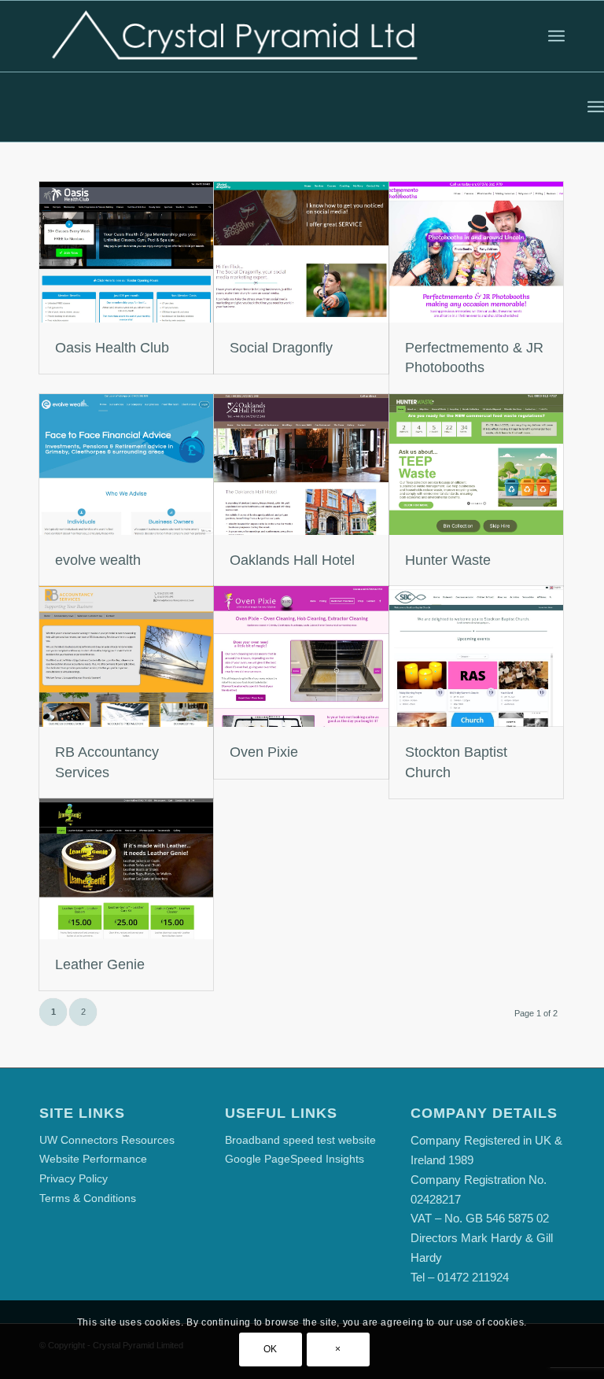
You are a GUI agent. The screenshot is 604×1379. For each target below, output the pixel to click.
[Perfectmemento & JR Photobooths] (476, 252)
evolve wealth (98, 560)
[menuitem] (556, 36)
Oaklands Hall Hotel (292, 560)
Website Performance (93, 1158)
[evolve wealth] (126, 464)
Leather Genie (100, 964)
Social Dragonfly (281, 348)
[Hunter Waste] (476, 464)
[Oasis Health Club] (126, 252)
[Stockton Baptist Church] (476, 656)
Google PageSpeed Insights (294, 1158)
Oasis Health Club (112, 348)
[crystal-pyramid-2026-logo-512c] (234, 36)
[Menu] (556, 36)
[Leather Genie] (126, 868)
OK (270, 1349)
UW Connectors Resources (107, 1140)
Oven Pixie (264, 752)
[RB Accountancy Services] (126, 656)
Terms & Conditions (87, 1198)
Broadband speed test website (300, 1140)
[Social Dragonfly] (301, 252)
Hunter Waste (448, 560)
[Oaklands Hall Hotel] (301, 464)
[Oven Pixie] (301, 656)
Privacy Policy (73, 1178)
